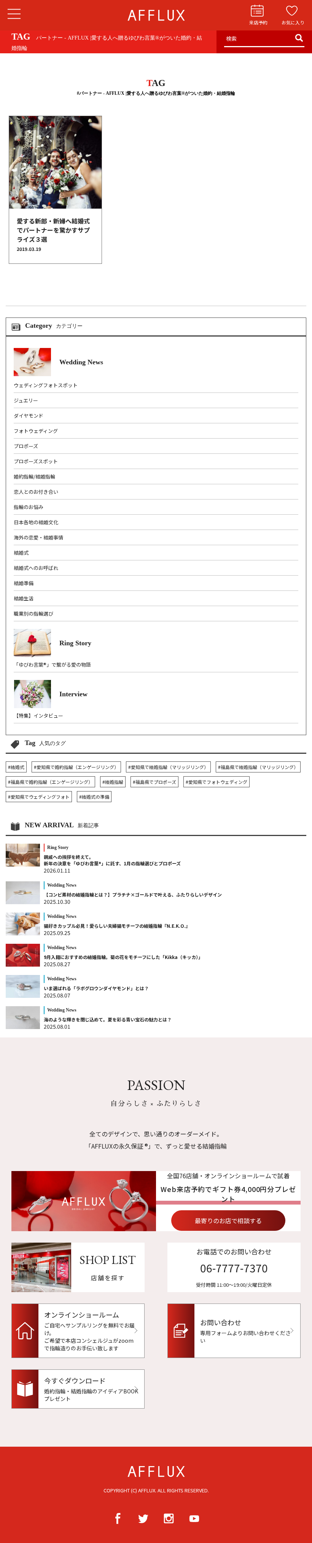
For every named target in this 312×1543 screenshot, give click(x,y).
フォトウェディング (36, 430)
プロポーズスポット (36, 461)
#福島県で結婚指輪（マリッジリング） (258, 767)
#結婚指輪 (112, 782)
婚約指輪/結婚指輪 (34, 476)
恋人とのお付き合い (36, 491)
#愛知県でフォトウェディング (216, 782)
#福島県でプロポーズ (154, 782)
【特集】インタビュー (38, 715)
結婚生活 (23, 598)
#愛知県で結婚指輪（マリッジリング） (168, 767)
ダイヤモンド (28, 415)
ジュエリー (26, 400)
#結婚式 (16, 767)
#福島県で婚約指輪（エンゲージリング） (50, 782)
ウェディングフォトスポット (46, 385)
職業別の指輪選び (33, 613)
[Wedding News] (58, 374)
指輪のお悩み (28, 507)
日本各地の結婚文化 (36, 522)
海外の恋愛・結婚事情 (38, 537)
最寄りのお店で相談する (228, 1220)
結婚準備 (23, 583)
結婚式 (21, 552)
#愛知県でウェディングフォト (39, 796)
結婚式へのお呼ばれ (36, 567)
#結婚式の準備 (94, 796)
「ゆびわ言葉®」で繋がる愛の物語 (52, 664)
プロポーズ (26, 446)
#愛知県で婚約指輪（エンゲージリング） (76, 767)
